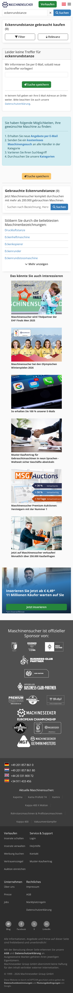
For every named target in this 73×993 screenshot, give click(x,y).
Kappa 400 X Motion (36, 805)
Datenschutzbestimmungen (18, 982)
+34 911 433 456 (21, 781)
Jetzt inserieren (36, 607)
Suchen (63, 13)
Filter (21, 37)
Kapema (17, 797)
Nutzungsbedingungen (48, 982)
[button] (69, 4)
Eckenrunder (13, 251)
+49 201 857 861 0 (22, 765)
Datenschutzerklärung (17, 103)
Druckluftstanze (15, 230)
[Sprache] (64, 4)
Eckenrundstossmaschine (21, 258)
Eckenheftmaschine (17, 237)
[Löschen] (50, 13)
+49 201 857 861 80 (23, 770)
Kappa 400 (22, 821)
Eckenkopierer (14, 244)
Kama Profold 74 (37, 797)
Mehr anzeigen (38, 264)
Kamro (56, 797)
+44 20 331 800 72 (22, 776)
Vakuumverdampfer (45, 821)
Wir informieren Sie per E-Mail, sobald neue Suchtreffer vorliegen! (32, 66)
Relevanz (54, 37)
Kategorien (47, 156)
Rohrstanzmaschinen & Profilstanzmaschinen (36, 813)
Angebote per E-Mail (44, 136)
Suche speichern (37, 84)
